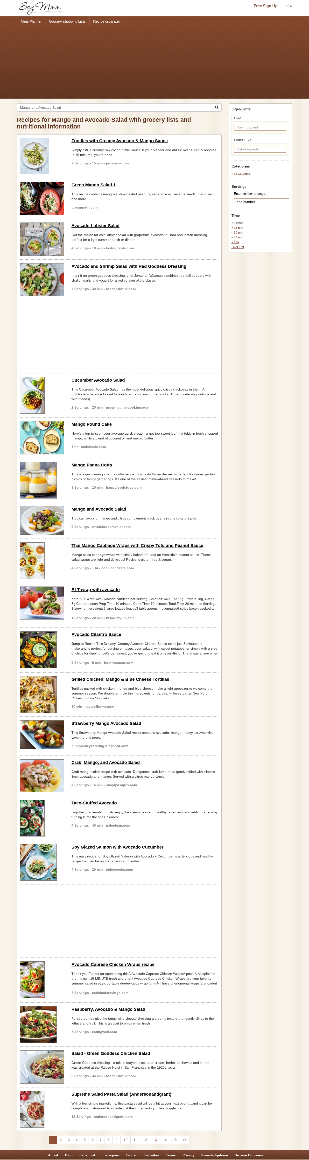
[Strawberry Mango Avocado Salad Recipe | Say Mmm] (42, 734)
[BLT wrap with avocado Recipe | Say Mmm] (42, 603)
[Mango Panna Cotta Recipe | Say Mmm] (42, 480)
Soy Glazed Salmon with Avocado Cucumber (117, 847)
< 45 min (237, 237)
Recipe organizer (106, 21)
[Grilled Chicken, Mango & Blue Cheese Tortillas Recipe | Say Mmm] (42, 694)
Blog (69, 1155)
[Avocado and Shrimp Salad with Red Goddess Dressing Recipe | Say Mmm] (42, 280)
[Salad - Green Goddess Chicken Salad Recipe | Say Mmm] (42, 1067)
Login (288, 6)
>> (185, 1140)
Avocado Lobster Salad (95, 225)
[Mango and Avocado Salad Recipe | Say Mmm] (42, 520)
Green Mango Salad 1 (93, 184)
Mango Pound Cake (91, 424)
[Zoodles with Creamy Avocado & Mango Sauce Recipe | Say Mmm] (42, 156)
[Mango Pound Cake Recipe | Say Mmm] (42, 437)
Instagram (111, 1155)
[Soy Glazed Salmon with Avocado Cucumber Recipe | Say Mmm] (42, 862)
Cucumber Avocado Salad (98, 380)
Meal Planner (31, 21)
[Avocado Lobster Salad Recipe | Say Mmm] (42, 239)
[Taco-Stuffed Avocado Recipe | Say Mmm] (42, 818)
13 (155, 1140)
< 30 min (237, 232)
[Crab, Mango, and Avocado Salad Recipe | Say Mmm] (42, 776)
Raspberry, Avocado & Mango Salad (108, 1009)
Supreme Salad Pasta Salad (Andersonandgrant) (121, 1094)
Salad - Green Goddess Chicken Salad (110, 1053)
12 (145, 1140)
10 (125, 1140)
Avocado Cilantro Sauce (96, 634)
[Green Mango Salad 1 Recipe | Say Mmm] (42, 198)
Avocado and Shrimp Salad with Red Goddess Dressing (128, 266)
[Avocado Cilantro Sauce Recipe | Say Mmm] (42, 649)
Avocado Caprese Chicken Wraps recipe (112, 964)
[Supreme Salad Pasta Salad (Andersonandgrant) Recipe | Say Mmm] (42, 1109)
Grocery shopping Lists (67, 21)
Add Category (241, 173)
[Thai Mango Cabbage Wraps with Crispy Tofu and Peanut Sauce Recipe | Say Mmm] (42, 560)
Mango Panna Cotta (91, 465)
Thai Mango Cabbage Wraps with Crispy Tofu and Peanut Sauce (137, 545)
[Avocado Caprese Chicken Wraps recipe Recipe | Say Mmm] (42, 979)
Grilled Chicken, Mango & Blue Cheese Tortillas (120, 679)
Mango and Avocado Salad (98, 509)
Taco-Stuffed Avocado (94, 803)
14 (165, 1140)
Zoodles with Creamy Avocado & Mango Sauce (119, 140)
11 (135, 1140)
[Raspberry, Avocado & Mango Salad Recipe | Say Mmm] (42, 1024)
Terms (171, 1155)
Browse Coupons (249, 1155)
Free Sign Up (266, 6)
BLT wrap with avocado (95, 589)
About (53, 1155)
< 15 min (237, 227)
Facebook (87, 1155)
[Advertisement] (154, 62)
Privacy (189, 1155)
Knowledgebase (214, 1155)
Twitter (131, 1155)
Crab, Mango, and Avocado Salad (105, 762)
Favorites (151, 1155)
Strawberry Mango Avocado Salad (106, 723)
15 (175, 1140)
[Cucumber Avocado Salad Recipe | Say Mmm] (42, 395)
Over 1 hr (238, 247)
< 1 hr (235, 242)
